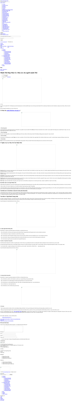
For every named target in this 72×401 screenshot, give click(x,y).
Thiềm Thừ (4, 21)
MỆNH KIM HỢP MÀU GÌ (6, 317)
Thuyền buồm (6, 60)
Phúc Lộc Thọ (4, 12)
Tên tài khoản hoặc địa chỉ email (5, 36)
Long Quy (4, 8)
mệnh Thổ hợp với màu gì (13, 110)
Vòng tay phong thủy (7, 389)
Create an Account (5, 34)
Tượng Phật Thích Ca (5, 27)
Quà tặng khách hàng (7, 51)
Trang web (2, 337)
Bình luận (2, 331)
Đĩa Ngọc (3, 6)
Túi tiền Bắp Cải (4, 24)
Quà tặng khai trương (7, 52)
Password (2, 38)
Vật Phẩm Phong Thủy (6, 29)
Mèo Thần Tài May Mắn (6, 10)
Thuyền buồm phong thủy (6, 22)
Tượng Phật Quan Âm (5, 26)
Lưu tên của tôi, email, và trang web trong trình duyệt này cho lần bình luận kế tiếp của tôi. (16, 339)
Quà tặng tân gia (4, 19)
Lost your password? (3, 41)
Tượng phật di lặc (5, 25)
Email (1, 335)
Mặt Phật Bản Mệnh (7, 63)
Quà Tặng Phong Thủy (18, 311)
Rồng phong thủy (5, 20)
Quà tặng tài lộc (4, 18)
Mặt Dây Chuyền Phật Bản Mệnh (7, 9)
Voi (2, 30)
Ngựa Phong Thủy (5, 11)
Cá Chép (3, 4)
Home (1, 69)
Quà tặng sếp (4, 16)
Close (1, 396)
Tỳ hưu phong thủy (5, 28)
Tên (1, 333)
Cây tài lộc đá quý (5, 5)
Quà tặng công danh (5, 14)
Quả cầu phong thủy (5, 13)
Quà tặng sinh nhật (5, 17)
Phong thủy (5, 69)
